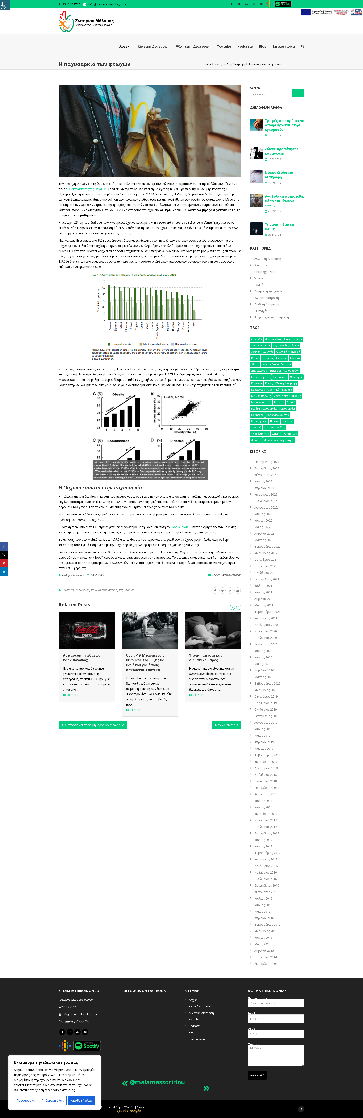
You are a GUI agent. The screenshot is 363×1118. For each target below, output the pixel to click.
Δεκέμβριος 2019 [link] (266, 696)
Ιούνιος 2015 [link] (263, 938)
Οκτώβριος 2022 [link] (265, 501)
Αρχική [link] (125, 46)
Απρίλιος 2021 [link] (264, 599)
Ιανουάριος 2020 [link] (265, 690)
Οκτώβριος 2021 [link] (265, 573)
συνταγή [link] (256, 427)
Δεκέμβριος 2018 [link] (266, 768)
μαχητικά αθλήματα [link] (279, 389)
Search (255, 88)
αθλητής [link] (268, 352)
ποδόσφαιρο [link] (259, 421)
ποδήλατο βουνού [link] (277, 415)
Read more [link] (70, 710)
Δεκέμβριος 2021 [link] (266, 560)
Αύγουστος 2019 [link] (266, 722)
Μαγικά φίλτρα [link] (225, 725)
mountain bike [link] (273, 339)
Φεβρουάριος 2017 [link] (267, 853)
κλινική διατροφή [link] (286, 383)
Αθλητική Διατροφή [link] (193, 46)
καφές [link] (269, 383)
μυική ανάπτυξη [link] (261, 402)
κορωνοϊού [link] (180, 527)
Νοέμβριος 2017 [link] (265, 820)
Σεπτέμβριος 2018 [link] (266, 788)
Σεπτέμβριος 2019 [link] (266, 716)
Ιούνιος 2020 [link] (263, 657)
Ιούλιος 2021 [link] (263, 586)
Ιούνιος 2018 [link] (263, 807)
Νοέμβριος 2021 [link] (265, 566)
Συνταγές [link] (260, 311)
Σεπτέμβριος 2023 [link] (266, 468)
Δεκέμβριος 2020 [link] (266, 625)
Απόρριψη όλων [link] (53, 1100)
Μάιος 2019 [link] (262, 735)
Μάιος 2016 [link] (262, 911)
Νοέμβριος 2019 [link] (265, 703)
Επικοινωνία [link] (284, 46)
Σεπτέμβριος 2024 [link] (266, 462)
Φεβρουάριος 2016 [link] (267, 924)
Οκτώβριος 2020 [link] (265, 638)
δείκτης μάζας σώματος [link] (276, 364)
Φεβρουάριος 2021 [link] (267, 612)
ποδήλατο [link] (257, 415)
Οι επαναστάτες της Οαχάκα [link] (86, 189)
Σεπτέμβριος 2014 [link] (266, 964)
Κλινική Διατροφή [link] (154, 46)
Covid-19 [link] (68, 590)
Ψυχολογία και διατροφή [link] (271, 317)
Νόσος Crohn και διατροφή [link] (279, 174)
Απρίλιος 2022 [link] (264, 533)
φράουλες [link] (290, 434)
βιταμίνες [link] (268, 358)
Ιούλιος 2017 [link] (263, 840)
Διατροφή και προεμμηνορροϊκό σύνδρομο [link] (94, 725)
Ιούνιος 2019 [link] (263, 729)
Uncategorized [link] (264, 272)
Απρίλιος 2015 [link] (264, 951)
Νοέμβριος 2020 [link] (265, 631)
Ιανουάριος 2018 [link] (265, 814)
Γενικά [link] (216, 575)
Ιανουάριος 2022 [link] (265, 553)
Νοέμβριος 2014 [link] (265, 957)
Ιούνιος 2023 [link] (263, 481)
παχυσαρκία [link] (126, 590)
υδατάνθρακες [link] (260, 434)
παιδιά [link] (291, 402)
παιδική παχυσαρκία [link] (104, 590)
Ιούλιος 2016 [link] (263, 898)
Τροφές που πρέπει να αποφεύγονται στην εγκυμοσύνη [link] (284, 125)
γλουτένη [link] (281, 358)
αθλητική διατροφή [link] (288, 352)
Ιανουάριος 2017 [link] (265, 859)
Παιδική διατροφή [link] (231, 575)
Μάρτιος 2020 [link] (263, 677)
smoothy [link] (256, 345)
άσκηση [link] (255, 352)
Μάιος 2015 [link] (262, 944)
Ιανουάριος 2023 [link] (265, 494)
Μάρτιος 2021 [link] (263, 605)
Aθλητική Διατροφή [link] (267, 259)
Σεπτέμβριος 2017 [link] (266, 833)
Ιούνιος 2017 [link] (263, 846)
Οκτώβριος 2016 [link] (265, 879)
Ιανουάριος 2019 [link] (265, 762)
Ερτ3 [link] (267, 345)
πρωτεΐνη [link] (287, 421)
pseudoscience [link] (293, 339)
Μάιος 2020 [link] (262, 664)
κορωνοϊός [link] (82, 590)
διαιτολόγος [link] (259, 371)
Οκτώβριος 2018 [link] (265, 781)
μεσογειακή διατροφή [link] (287, 396)
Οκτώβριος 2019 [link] (265, 709)
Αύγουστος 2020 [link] (266, 644)
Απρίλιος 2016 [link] (264, 918)
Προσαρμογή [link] (26, 1100)
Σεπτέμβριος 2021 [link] (266, 579)
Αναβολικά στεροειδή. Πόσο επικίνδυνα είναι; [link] (284, 200)
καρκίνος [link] (256, 383)
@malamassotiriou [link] (157, 1082)
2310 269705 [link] (69, 1007)
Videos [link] (258, 278)
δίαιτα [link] (255, 364)
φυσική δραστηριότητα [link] (279, 440)
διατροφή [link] (275, 371)
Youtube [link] (224, 46)
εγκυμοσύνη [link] (291, 371)
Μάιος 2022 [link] (262, 527)
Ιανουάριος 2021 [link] (265, 618)
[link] (5, 5)
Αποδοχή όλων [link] (82, 1100)
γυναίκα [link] (295, 358)
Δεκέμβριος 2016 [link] (266, 866)
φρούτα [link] (256, 440)
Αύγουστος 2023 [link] (266, 475)
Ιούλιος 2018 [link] (263, 801)
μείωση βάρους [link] (261, 396)
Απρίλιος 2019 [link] (264, 742)
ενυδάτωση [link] (280, 377)
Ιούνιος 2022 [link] (263, 520)
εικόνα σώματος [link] (261, 377)
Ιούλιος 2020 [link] (263, 651)
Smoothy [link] (260, 265)
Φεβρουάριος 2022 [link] (267, 546)
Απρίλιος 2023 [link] (264, 488)
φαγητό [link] (276, 434)
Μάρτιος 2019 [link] (263, 749)
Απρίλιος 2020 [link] (264, 670)
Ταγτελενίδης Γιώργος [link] (286, 345)
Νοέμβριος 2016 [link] (265, 872)
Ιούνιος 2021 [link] (263, 592)
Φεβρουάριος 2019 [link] (267, 755)
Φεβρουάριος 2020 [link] (267, 683)
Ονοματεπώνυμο (260, 998)
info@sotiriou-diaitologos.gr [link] (107, 4)
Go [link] (298, 93)
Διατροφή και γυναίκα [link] (269, 291)
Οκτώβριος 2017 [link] (265, 827)
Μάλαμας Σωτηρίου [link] (73, 575)
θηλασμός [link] (296, 377)
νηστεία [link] (279, 402)
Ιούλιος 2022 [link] (263, 514)
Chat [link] (80, 1021)
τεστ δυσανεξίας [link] (274, 427)
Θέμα (251, 1029)
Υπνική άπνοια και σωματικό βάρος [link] (142, 657)
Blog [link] (263, 46)
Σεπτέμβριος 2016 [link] (266, 885)
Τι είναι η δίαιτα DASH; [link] (279, 226)
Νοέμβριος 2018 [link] (265, 775)
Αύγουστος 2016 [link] (266, 892)
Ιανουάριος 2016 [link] (265, 931)
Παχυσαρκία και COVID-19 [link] (211, 655)
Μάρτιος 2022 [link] (263, 540)
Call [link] (87, 1021)
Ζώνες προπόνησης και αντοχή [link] (282, 151)
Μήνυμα (253, 1044)
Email (251, 1013)
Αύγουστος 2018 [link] (266, 794)
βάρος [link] (255, 358)
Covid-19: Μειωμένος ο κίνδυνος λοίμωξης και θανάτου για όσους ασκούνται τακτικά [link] (83, 662)
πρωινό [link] (274, 421)
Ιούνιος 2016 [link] (263, 905)
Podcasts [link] (245, 46)
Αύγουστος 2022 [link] (266, 507)
